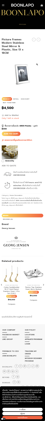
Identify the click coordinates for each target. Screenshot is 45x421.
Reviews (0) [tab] (8, 219)
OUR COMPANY (8, 330)
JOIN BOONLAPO (9, 356)
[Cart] (42, 5)
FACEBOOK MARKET (11, 334)
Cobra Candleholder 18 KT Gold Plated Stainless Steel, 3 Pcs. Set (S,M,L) (11, 290)
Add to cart (11, 133)
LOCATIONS (30, 334)
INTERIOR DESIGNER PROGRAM (33, 359)
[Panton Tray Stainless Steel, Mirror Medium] (33, 273)
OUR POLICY (30, 330)
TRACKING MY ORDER (31, 352)
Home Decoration (16, 195)
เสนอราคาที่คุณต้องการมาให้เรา (18, 140)
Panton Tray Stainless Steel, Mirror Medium (33, 288)
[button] (10, 115)
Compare (11, 304)
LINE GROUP (7, 339)
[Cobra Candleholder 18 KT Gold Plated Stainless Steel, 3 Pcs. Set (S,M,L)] (11, 273)
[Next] (43, 289)
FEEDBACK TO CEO (10, 351)
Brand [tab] (5, 215)
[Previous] (1, 289)
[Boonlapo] (22, 5)
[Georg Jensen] (16, 242)
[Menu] (3, 5)
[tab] (7, 99)
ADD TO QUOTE (9, 165)
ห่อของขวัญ (9, 161)
